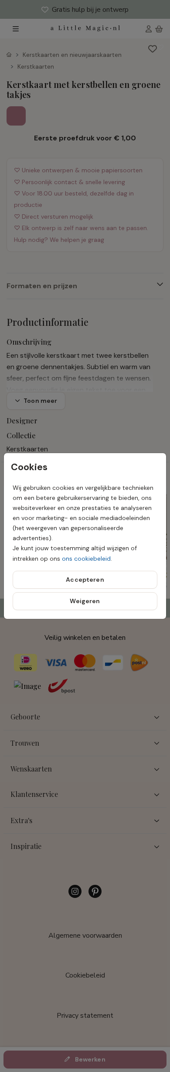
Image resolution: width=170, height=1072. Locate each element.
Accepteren (85, 579)
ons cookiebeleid (86, 558)
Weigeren (85, 601)
